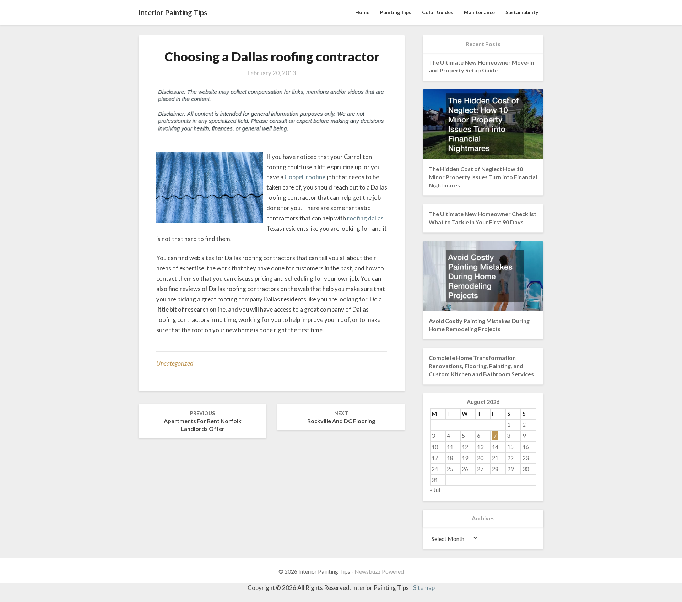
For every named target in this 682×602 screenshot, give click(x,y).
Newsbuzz (367, 571)
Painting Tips (395, 12)
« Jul (435, 489)
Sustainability (521, 12)
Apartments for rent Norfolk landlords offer (203, 421)
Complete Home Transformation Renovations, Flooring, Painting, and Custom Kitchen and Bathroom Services (481, 365)
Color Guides (437, 12)
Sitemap (424, 587)
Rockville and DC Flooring (341, 417)
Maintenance (479, 12)
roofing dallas (365, 218)
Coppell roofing (305, 177)
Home (362, 12)
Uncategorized (174, 363)
